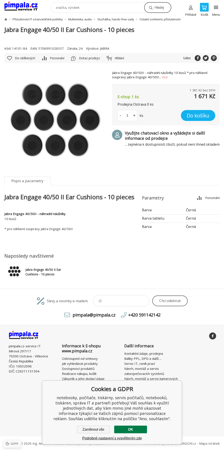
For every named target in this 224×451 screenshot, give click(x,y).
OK (130, 429)
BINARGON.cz (185, 443)
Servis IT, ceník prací (139, 363)
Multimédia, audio (80, 19)
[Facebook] (212, 335)
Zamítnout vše (93, 429)
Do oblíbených (25, 58)
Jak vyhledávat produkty (80, 363)
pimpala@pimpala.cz (94, 315)
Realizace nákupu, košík (79, 373)
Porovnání (57, 58)
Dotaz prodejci (89, 58)
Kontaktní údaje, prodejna (143, 353)
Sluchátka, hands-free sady (115, 19)
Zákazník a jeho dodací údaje (83, 378)
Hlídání (119, 58)
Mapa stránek (209, 443)
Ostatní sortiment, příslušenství (160, 19)
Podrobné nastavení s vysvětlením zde (112, 438)
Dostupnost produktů (78, 368)
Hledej (159, 7)
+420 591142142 (144, 315)
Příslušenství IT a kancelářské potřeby (37, 19)
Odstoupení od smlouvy (80, 358)
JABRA (104, 48)
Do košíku (198, 115)
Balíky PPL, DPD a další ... (142, 358)
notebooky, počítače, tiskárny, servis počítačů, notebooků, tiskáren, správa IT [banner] (23, 6)
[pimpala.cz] (5, 19)
